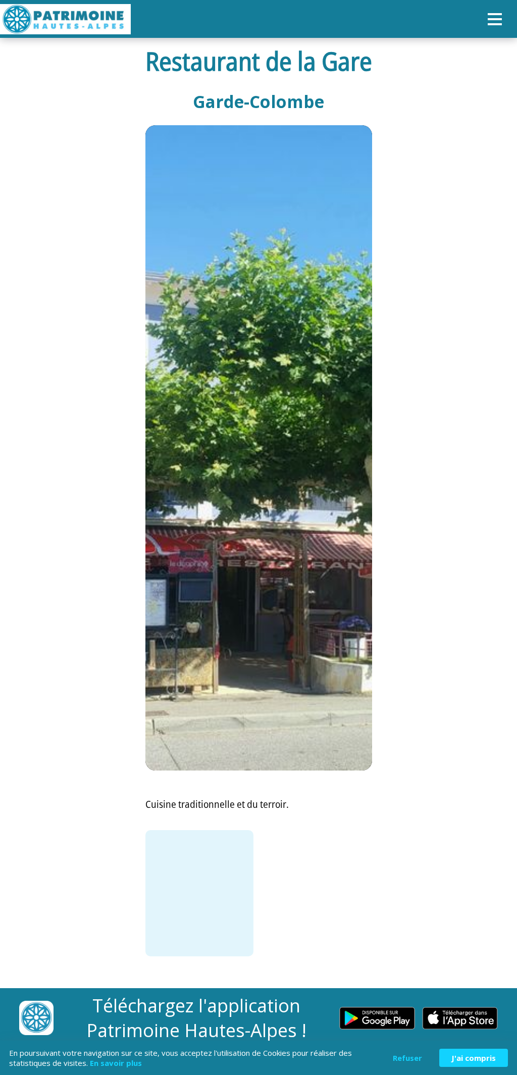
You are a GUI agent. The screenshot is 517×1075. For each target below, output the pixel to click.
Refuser (407, 1058)
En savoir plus (116, 1063)
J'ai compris (473, 1058)
